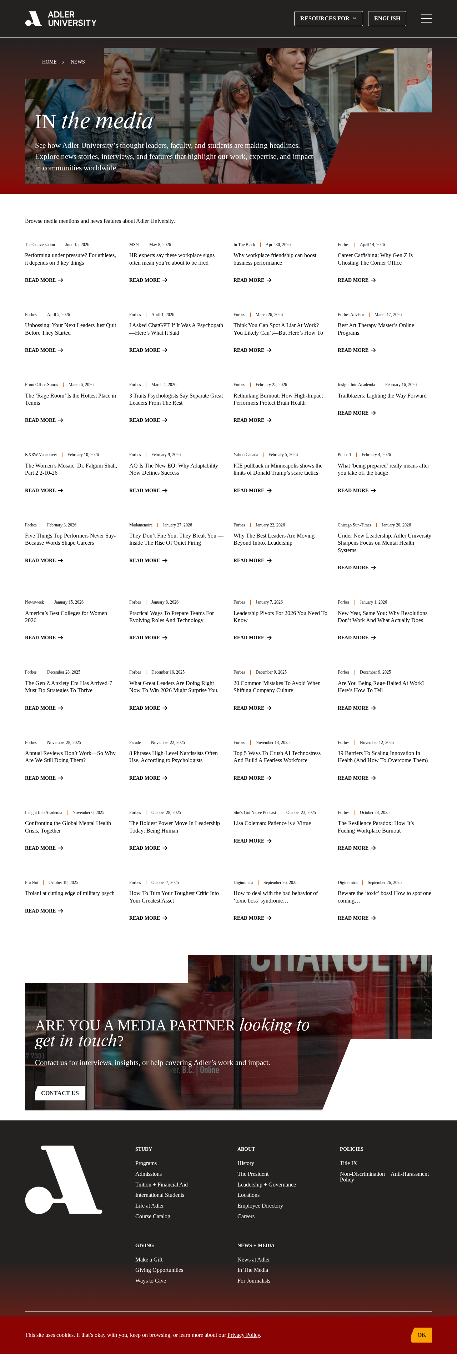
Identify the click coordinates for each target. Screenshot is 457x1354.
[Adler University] (61, 18)
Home (49, 62)
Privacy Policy (243, 1335)
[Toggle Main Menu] (426, 18)
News (78, 62)
